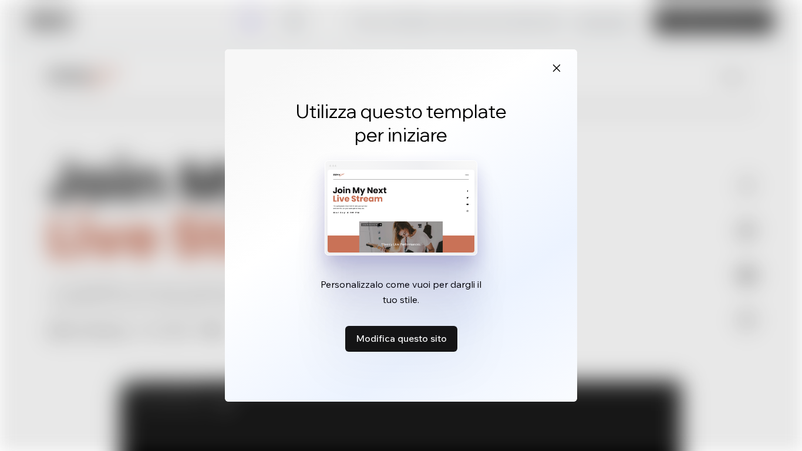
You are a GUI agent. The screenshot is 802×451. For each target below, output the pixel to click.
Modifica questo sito (401, 338)
